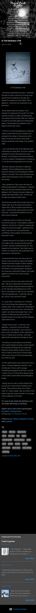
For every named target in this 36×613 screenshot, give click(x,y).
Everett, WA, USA (14, 456)
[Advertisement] (18, 516)
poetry (17, 444)
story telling (27, 448)
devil (4, 436)
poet (4, 444)
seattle (24, 444)
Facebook (8, 421)
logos (24, 436)
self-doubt (6, 448)
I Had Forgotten (8, 541)
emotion (11, 436)
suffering (5, 452)
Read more (29, 558)
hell (18, 436)
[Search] (33, 4)
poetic (10, 444)
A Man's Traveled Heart (12, 411)
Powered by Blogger (19, 609)
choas (4, 432)
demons (12, 432)
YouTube (30, 419)
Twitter (15, 419)
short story (16, 448)
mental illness (19, 440)
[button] (20, 44)
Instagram (22, 419)
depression (22, 432)
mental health (7, 440)
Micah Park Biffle (18, 4)
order (28, 440)
